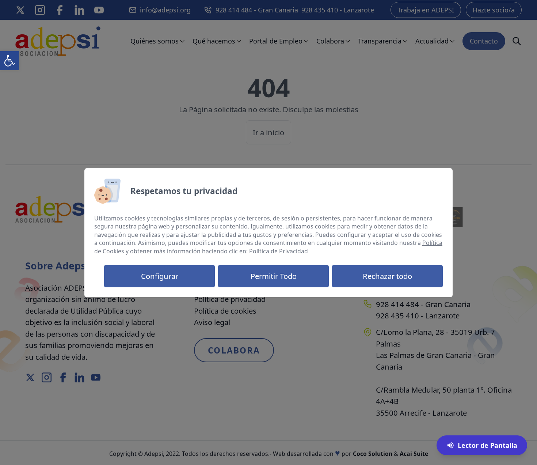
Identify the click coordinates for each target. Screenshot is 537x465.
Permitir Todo (274, 276)
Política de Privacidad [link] (278, 251)
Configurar (159, 276)
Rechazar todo (387, 276)
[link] (9, 60)
